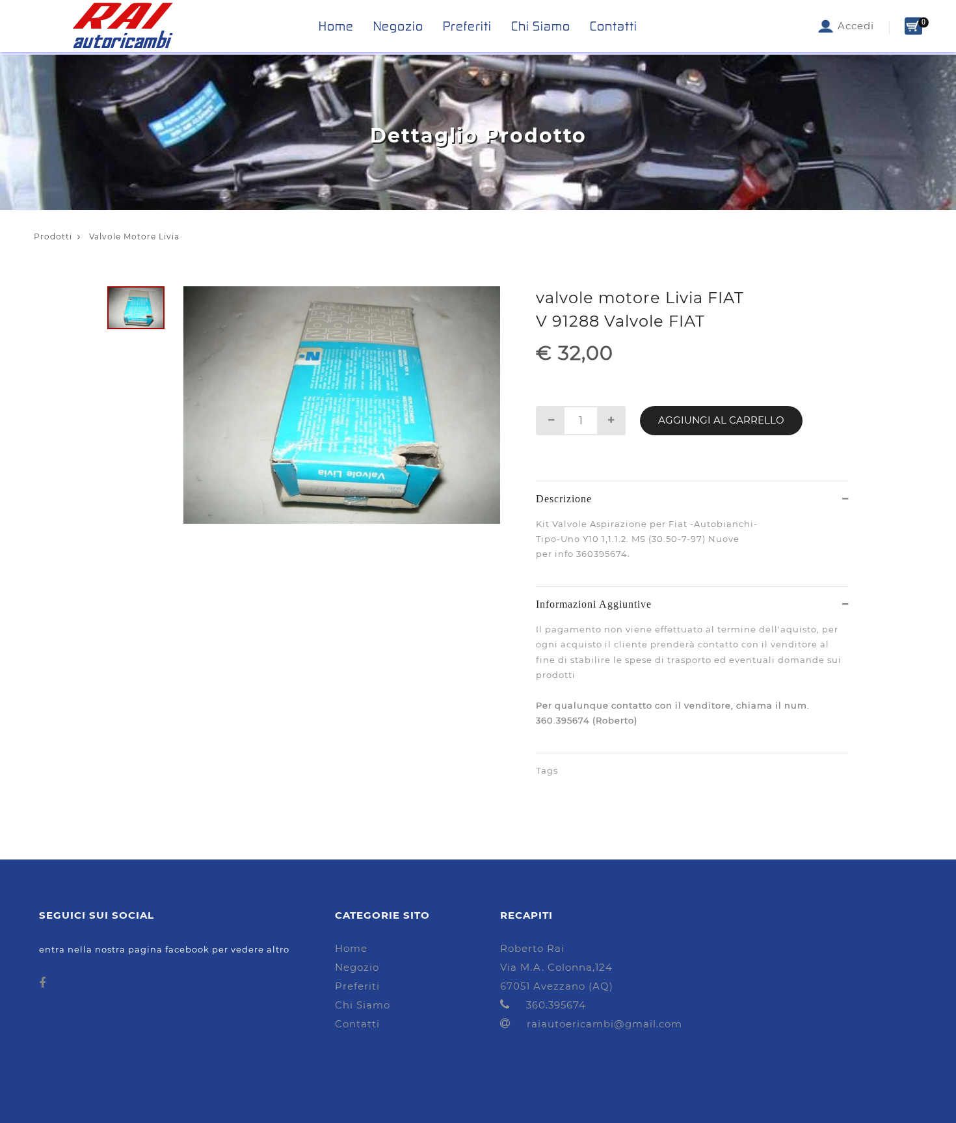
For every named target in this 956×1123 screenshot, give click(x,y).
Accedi (854, 26)
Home (336, 26)
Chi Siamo (540, 26)
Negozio (398, 26)
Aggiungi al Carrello (721, 420)
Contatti (613, 26)
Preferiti (467, 26)
